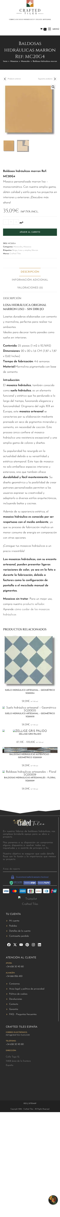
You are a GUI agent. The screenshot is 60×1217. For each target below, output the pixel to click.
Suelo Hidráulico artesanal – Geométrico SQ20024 (30, 691)
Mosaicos (14, 61)
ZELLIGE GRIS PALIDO (30, 734)
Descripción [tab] (30, 272)
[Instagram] (33, 945)
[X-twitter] (15, 945)
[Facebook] (9, 945)
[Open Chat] (53, 1200)
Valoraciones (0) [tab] (30, 288)
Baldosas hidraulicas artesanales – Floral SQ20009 (30, 779)
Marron (35, 250)
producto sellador (33, 604)
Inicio (5, 61)
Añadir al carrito (30, 232)
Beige (14, 250)
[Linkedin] (39, 945)
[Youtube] (21, 945)
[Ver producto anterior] (5, 79)
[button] (53, 87)
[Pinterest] (27, 945)
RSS (25, 1103)
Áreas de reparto (11, 869)
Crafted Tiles (15, 254)
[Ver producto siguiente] (55, 79)
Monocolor (25, 61)
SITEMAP (32, 1103)
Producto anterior (14, 79)
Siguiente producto (45, 79)
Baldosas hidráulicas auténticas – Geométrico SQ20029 (29, 756)
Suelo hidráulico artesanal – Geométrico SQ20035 (30, 715)
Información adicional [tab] (30, 280)
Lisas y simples (24, 250)
